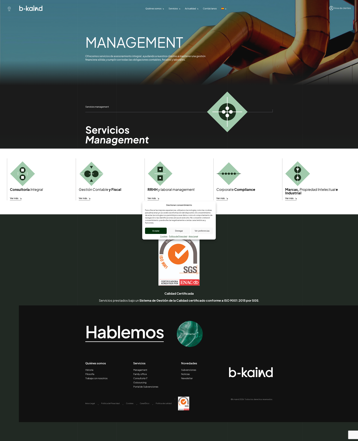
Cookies (164, 236)
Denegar (179, 231)
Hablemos (124, 332)
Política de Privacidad (178, 236)
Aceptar (155, 231)
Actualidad (190, 8)
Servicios (173, 8)
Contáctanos (210, 8)
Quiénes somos (153, 8)
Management (140, 369)
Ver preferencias (202, 231)
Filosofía (89, 374)
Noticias (185, 374)
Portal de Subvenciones (145, 386)
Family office (140, 374)
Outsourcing (139, 382)
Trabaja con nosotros (96, 378)
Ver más (14, 198)
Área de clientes (342, 8)
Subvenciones (188, 369)
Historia (89, 369)
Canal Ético (144, 403)
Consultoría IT (140, 378)
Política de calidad (164, 403)
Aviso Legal (193, 236)
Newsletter (187, 378)
